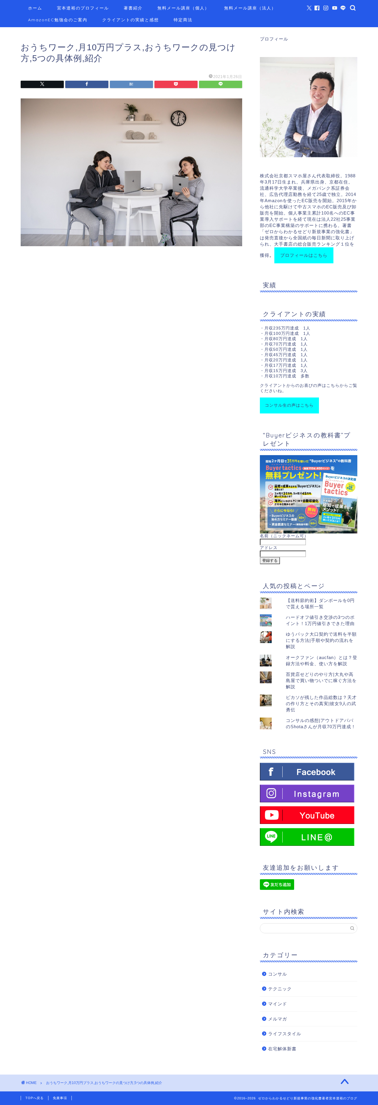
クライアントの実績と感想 (130, 19)
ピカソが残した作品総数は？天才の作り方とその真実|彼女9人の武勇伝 (321, 703)
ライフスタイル (284, 1033)
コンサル (277, 973)
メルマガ (277, 1018)
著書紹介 (133, 8)
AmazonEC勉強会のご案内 (57, 19)
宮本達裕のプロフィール (83, 8)
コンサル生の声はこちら (289, 405)
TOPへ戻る (34, 1098)
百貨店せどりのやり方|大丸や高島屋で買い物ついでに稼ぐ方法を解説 (321, 680)
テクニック (280, 988)
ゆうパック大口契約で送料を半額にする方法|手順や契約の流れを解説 (321, 640)
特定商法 (183, 19)
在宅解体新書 (282, 1048)
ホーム (35, 8)
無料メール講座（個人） (183, 8)
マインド (277, 1003)
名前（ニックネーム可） (284, 536)
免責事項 (60, 1098)
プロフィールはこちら (304, 255)
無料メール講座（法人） (250, 8)
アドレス (269, 548)
